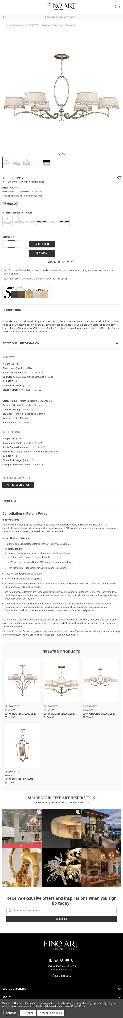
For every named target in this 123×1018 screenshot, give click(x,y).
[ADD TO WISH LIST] (119, 178)
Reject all (28, 1013)
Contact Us (27, 278)
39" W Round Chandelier (21, 713)
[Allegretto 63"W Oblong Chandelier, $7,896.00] (100, 680)
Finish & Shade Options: (17, 212)
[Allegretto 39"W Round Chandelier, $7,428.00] (22, 680)
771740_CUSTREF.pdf (18, 484)
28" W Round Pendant (19, 779)
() (119, 6)
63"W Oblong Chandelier (99, 713)
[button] (61, 309)
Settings (11, 1013)
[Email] (59, 261)
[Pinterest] (72, 261)
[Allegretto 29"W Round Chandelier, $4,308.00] (61, 680)
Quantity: (8, 236)
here (63, 567)
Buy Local (42, 253)
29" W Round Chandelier (60, 713)
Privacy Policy (78, 1006)
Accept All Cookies (51, 1013)
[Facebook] (68, 261)
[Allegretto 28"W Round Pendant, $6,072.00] (22, 745)
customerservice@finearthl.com (54, 552)
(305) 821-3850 (12, 278)
